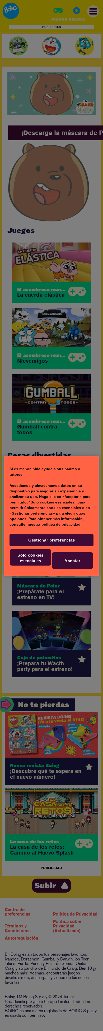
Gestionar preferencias (51, 540)
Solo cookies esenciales (30, 558)
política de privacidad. (61, 524)
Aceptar (72, 560)
